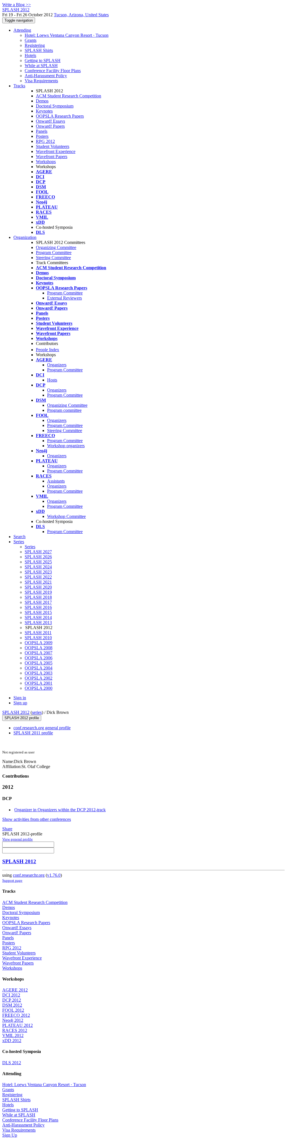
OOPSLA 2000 (38, 688)
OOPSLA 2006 (38, 657)
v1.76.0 (54, 875)
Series (30, 546)
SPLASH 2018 (38, 597)
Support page (12, 880)
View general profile (17, 839)
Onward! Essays (50, 121)
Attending (22, 30)
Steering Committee (53, 257)
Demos (42, 101)
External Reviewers (64, 298)
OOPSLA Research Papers (60, 116)
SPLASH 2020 (38, 587)
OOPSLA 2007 (38, 652)
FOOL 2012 (13, 1010)
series (37, 712)
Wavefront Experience (55, 151)
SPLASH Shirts (39, 50)
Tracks (19, 85)
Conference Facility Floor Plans (53, 70)
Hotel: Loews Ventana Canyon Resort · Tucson (66, 35)
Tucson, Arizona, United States (81, 14)
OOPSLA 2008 (38, 647)
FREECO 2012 (16, 1015)
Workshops (46, 161)
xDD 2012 (11, 1040)
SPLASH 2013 (38, 622)
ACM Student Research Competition (68, 95)
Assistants (56, 481)
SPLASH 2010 (38, 637)
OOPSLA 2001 (38, 683)
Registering (35, 45)
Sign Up (9, 1135)
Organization (24, 237)
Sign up (20, 702)
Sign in (19, 697)
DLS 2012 (11, 1062)
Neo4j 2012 (12, 1020)
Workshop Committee (66, 516)
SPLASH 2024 (38, 567)
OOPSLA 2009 (38, 642)
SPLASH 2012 (15, 712)
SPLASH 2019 (38, 592)
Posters (42, 136)
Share (7, 828)
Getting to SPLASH (43, 60)
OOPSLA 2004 (38, 668)
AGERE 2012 (15, 990)
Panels (41, 131)
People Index (47, 349)
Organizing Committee (56, 247)
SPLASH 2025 (38, 561)
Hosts (52, 380)
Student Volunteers (52, 146)
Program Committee (53, 252)
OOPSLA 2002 (38, 678)
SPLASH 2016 (38, 607)
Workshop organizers (66, 445)
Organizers (56, 364)
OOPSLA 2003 (38, 673)
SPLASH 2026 (38, 556)
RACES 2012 (14, 1030)
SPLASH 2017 (38, 602)
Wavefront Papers (51, 156)
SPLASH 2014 (38, 617)
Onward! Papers (50, 126)
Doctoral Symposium (54, 106)
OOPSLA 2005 (38, 663)
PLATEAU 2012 (17, 1025)
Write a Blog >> (16, 4)
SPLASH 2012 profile (21, 718)
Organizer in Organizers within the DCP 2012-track (60, 809)
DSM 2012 (12, 1005)
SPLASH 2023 (38, 572)
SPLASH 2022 (38, 577)
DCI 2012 (11, 995)
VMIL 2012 (13, 1035)
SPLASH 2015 (38, 612)
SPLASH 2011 (38, 632)
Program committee (64, 410)
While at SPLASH (41, 65)
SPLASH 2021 (38, 582)
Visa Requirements (41, 80)
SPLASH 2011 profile (33, 732)
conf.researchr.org (29, 875)
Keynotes (44, 111)
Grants (30, 40)
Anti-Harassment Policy (46, 75)
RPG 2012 (45, 141)
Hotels (30, 55)
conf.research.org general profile (42, 727)
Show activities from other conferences (36, 819)
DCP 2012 (11, 1000)
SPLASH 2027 (38, 551)
